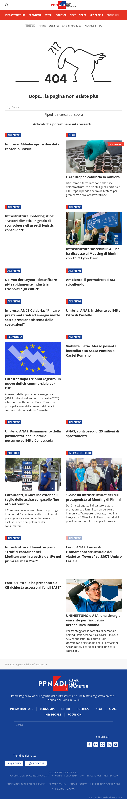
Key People (96, 15)
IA (100, 25)
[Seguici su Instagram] (95, 744)
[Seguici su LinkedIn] (109, 744)
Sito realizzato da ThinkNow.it (105, 797)
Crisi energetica (71, 25)
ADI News (13, 135)
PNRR (42, 25)
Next (73, 15)
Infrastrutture (15, 15)
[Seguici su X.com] (102, 744)
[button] (6, 5)
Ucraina (54, 25)
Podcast (38, 763)
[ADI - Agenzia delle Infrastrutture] (63, 683)
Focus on (113, 15)
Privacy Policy (57, 784)
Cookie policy (78, 784)
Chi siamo (58, 789)
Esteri (48, 15)
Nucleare (90, 25)
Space (82, 15)
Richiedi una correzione (105, 784)
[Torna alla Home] (63, 5)
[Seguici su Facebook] (89, 744)
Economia (35, 15)
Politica (61, 15)
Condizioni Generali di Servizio (26, 784)
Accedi (71, 789)
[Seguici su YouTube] (115, 744)
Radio (17, 763)
